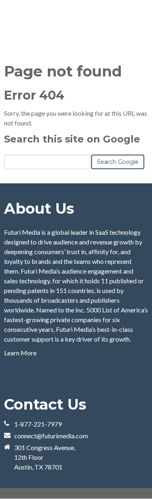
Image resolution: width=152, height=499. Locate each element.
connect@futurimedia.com (51, 436)
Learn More (20, 353)
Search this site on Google (72, 139)
